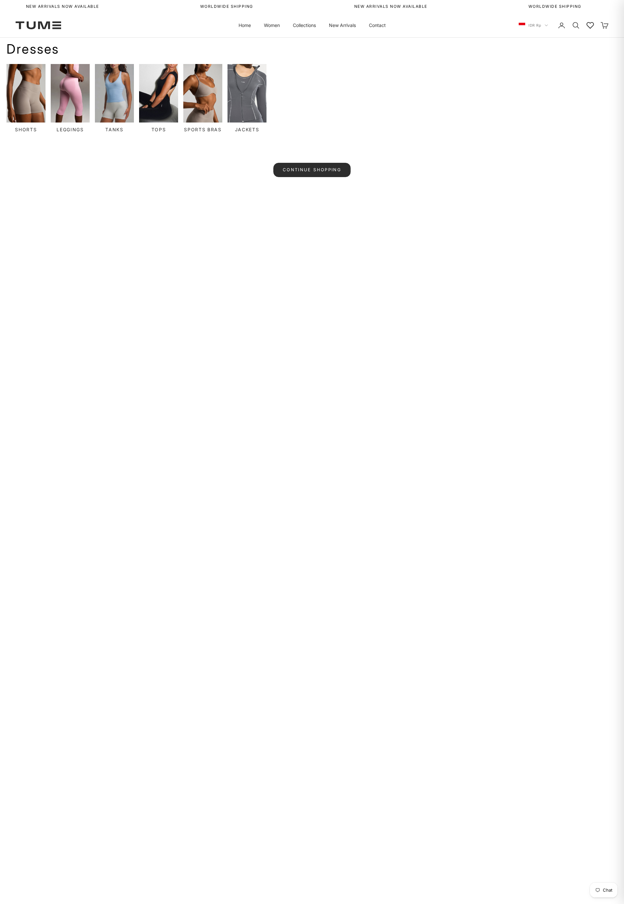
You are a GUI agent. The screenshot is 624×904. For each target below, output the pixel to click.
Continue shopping (312, 169)
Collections (304, 25)
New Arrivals (342, 25)
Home (245, 25)
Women (272, 25)
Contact (377, 25)
